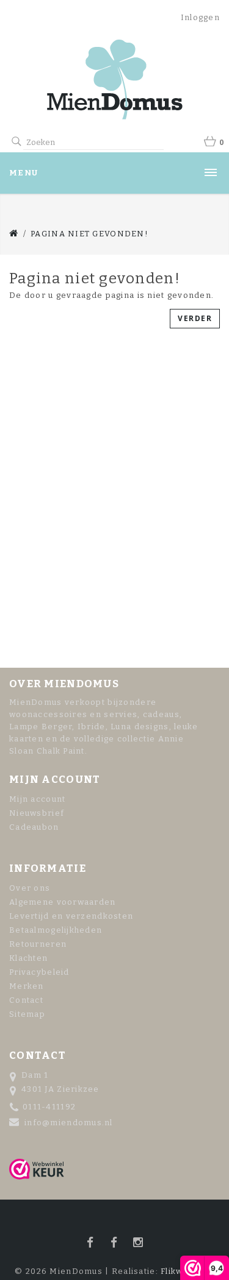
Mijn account (37, 799)
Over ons (29, 888)
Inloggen (200, 17)
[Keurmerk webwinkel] (36, 1169)
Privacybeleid (39, 972)
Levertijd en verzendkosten (71, 916)
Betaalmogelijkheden (55, 930)
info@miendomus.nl (68, 1122)
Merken (26, 986)
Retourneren (38, 944)
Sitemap (27, 1014)
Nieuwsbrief (36, 813)
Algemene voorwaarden (62, 902)
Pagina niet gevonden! (89, 233)
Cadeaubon (34, 827)
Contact (26, 1000)
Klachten (28, 958)
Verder (195, 318)
